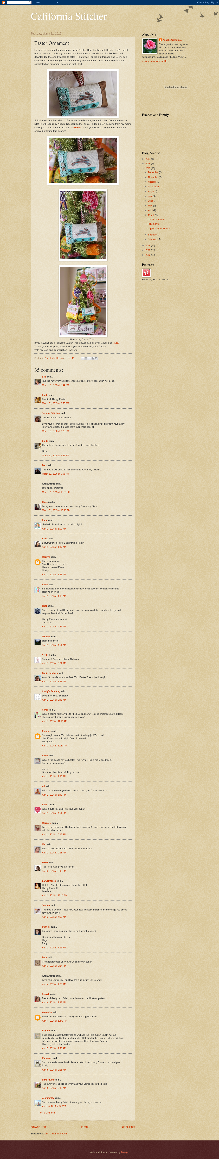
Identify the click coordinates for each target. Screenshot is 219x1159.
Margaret (46, 823)
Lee (44, 376)
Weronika (47, 1012)
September (154, 186)
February (153, 234)
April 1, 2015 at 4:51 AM (54, 645)
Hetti (44, 606)
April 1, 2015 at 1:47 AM (54, 547)
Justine (46, 905)
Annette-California (172, 40)
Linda (45, 395)
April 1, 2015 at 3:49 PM (54, 795)
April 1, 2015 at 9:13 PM (54, 852)
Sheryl (45, 994)
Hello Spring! (153, 224)
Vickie (45, 655)
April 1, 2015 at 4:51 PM (54, 813)
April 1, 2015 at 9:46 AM (54, 700)
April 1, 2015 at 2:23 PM (54, 776)
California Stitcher (69, 16)
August (152, 191)
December (153, 172)
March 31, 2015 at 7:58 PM (55, 455)
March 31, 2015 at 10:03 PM (56, 492)
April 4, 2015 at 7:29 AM (54, 1002)
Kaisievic (47, 1058)
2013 (148, 250)
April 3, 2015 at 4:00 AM (54, 917)
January (152, 239)
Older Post (128, 1127)
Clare (45, 502)
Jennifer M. (48, 1098)
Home (84, 1127)
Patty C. (46, 927)
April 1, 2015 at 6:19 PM (54, 834)
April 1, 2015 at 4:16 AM (54, 596)
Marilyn (46, 557)
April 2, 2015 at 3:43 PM (54, 871)
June (151, 201)
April (150, 210)
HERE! (77, 127)
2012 (148, 255)
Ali (43, 786)
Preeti (45, 538)
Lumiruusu (48, 1079)
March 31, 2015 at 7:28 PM (55, 431)
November (153, 177)
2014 (148, 245)
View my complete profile (154, 61)
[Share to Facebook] (92, 358)
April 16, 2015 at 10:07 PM (55, 1106)
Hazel (45, 862)
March (151, 215)
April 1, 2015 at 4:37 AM (54, 626)
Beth (44, 957)
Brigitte (46, 1030)
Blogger (124, 1152)
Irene (44, 520)
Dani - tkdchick (50, 673)
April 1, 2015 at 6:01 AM (54, 663)
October (152, 182)
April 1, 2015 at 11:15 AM (54, 721)
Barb (44, 465)
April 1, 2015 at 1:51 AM (54, 574)
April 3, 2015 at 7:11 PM (54, 947)
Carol (45, 709)
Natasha (46, 636)
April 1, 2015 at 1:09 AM (54, 528)
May (150, 205)
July (150, 196)
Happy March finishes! (158, 228)
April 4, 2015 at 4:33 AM (54, 984)
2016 (148, 163)
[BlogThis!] (86, 358)
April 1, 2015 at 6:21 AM (54, 681)
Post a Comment (47, 1112)
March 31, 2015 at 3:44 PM (55, 385)
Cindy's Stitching (51, 691)
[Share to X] (89, 358)
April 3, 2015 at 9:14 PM (54, 966)
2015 (148, 168)
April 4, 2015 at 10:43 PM (54, 1021)
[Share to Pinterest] (96, 358)
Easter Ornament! (156, 219)
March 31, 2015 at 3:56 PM (55, 403)
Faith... (45, 804)
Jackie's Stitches (51, 413)
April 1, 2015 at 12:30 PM (54, 745)
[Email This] (83, 358)
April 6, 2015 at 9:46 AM (54, 1088)
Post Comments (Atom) (56, 1133)
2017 (148, 159)
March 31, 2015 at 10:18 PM (56, 510)
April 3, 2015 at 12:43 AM (54, 895)
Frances (46, 731)
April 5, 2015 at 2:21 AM (54, 1069)
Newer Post (39, 1127)
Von (44, 844)
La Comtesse (49, 881)
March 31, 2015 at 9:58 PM (55, 473)
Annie (45, 584)
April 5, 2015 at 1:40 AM (54, 1048)
